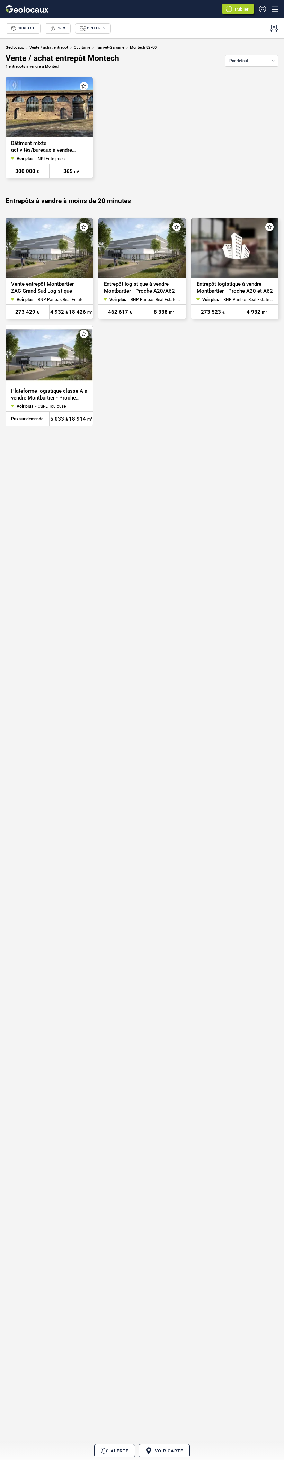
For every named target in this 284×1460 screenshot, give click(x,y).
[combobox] (251, 60)
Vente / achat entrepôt (48, 47)
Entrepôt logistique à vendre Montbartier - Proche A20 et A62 (235, 287)
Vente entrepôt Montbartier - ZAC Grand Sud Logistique (44, 287)
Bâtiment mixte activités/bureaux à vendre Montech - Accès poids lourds (46, 147)
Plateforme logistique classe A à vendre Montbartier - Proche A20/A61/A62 (49, 395)
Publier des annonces (242, 9)
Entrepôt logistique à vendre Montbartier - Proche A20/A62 (139, 287)
